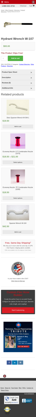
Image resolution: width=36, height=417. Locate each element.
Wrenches (17, 10)
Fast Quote (14, 388)
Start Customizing (18, 310)
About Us (7, 388)
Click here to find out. (18, 281)
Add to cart (15, 58)
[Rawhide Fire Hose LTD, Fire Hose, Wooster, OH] (27, 401)
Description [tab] (6, 77)
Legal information (29, 393)
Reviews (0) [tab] (6, 83)
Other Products (9, 10)
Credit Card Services (7, 413)
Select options (17, 162)
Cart (30, 6)
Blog (20, 388)
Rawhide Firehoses (33, 2)
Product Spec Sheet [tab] (9, 72)
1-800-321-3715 (8, 6)
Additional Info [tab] (7, 88)
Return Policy (5, 390)
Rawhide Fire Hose (4, 376)
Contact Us (30, 388)
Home (2, 10)
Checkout (23, 6)
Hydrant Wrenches (24, 64)
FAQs (24, 388)
